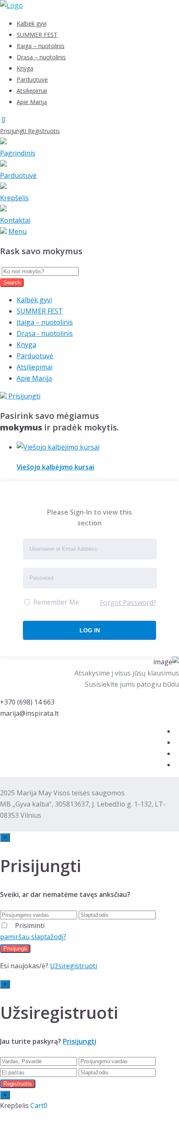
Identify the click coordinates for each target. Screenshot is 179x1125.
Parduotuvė (32, 79)
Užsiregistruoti (73, 965)
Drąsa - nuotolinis (45, 333)
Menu (17, 231)
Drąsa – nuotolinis (41, 57)
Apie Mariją (32, 102)
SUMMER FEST (37, 35)
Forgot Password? (128, 602)
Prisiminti (30, 925)
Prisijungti (14, 131)
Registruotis (44, 131)
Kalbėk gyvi (32, 23)
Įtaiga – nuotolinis (41, 46)
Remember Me (55, 602)
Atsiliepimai (32, 91)
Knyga (25, 68)
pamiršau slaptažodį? (33, 936)
